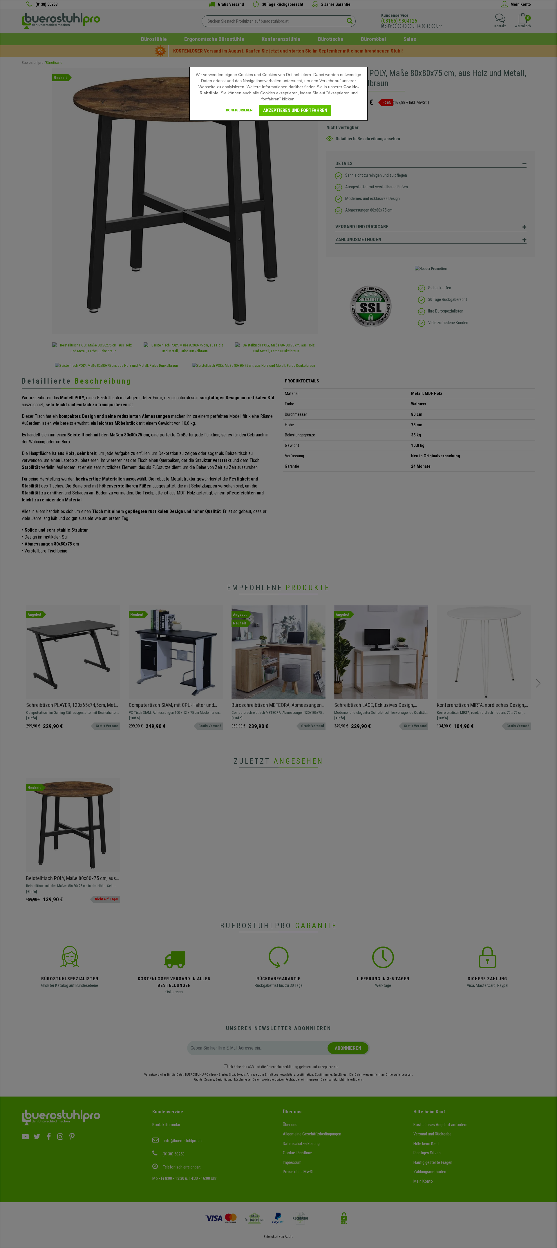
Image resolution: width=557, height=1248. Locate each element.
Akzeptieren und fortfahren (295, 110)
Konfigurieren (239, 110)
